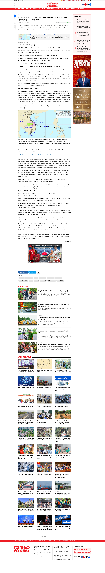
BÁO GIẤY (63, 0)
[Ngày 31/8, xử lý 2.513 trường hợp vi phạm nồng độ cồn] (27, 294)
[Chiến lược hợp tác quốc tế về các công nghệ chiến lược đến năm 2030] (63, 381)
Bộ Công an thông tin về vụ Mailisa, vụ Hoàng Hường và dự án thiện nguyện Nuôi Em (83, 35)
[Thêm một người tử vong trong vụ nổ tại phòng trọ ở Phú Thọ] (44, 432)
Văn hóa (57, 8)
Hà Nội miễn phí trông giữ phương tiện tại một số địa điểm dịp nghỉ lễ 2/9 (53, 305)
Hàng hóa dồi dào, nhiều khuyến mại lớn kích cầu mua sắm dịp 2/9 (44, 473)
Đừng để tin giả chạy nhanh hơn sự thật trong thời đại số (44, 421)
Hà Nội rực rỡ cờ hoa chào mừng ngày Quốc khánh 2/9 (54, 344)
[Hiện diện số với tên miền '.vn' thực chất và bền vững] (26, 381)
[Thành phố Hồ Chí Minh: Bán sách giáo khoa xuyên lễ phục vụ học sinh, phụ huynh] (26, 449)
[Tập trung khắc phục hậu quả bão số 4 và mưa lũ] (63, 503)
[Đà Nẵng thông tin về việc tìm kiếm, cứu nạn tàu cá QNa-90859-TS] (44, 485)
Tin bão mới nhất (28, 278)
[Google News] (63, 23)
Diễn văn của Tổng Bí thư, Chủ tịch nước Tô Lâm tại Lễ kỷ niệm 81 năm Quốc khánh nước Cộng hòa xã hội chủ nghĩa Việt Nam (44, 529)
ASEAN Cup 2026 (21, 8)
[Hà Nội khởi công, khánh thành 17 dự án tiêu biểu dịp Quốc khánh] (26, 520)
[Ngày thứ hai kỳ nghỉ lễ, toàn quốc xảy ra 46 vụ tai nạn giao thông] (63, 398)
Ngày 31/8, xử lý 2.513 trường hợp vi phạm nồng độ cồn (54, 291)
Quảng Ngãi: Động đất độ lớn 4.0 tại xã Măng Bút (44, 371)
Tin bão (36, 278)
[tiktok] (88, 4)
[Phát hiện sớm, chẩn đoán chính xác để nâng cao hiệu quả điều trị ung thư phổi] (26, 467)
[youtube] (85, 4)
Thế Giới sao (74, 8)
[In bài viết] (15, 21)
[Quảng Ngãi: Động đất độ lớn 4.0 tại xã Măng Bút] (44, 364)
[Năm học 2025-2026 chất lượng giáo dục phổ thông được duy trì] (26, 398)
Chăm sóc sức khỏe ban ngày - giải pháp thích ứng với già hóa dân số (62, 456)
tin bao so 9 (43, 280)
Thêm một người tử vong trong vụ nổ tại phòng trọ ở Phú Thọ (44, 439)
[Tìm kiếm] (15, 4)
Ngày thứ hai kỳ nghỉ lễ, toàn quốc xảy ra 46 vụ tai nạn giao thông (62, 405)
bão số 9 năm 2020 (23, 280)
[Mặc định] (14, 27)
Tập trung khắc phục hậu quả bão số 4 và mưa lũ (62, 510)
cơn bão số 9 (50, 278)
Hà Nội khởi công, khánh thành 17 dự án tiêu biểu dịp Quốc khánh (25, 527)
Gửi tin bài (83, 0)
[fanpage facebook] (83, 4)
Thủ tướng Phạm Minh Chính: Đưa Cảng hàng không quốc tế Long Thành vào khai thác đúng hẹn (83, 49)
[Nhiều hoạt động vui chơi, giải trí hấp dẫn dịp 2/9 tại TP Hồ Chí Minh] (26, 503)
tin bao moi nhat (51, 280)
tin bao (31, 280)
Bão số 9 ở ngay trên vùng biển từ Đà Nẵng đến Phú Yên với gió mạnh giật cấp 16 (35, 154)
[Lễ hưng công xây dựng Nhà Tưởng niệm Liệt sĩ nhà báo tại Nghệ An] (27, 321)
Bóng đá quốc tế (50, 8)
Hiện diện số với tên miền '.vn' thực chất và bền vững (26, 388)
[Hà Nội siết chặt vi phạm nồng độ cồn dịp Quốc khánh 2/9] (27, 334)
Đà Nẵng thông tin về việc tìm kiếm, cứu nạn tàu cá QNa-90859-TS (44, 492)
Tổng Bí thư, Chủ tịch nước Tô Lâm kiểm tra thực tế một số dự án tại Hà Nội (44, 457)
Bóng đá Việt (42, 8)
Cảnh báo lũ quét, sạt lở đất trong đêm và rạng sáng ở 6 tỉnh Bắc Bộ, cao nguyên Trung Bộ (62, 422)
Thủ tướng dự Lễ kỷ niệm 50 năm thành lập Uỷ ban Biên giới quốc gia (83, 21)
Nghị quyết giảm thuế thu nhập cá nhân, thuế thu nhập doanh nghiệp (44, 405)
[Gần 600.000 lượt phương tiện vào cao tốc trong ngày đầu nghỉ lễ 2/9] (26, 432)
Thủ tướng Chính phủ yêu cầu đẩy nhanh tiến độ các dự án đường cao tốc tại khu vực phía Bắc (26, 422)
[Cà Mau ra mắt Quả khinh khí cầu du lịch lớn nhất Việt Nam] (44, 381)
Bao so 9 (37, 280)
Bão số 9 (21, 278)
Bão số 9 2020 (58, 278)
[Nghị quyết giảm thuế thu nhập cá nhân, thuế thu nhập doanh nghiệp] (44, 398)
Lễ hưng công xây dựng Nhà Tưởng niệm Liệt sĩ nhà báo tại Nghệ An (54, 318)
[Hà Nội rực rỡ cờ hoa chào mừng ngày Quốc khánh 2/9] (27, 347)
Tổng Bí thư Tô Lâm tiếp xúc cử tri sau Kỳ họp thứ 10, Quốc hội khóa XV (83, 42)
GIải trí (67, 8)
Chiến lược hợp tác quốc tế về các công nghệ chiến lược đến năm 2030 (62, 389)
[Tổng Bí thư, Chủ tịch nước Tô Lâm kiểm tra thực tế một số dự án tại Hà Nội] (44, 449)
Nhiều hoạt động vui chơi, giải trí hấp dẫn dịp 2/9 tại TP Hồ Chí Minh (26, 510)
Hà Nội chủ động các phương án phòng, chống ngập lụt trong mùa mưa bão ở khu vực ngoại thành (62, 493)
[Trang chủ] (15, 9)
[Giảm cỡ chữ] (15, 29)
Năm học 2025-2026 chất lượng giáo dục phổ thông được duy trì (25, 405)
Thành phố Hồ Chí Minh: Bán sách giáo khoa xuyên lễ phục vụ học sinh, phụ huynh (25, 457)
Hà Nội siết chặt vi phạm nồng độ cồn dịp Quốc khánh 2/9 (53, 332)
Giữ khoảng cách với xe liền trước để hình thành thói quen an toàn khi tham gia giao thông (26, 372)
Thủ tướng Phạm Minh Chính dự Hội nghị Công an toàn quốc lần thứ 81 (83, 28)
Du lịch (62, 8)
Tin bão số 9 (42, 278)
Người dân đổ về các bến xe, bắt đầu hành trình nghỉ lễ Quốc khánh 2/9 (44, 511)
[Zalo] (90, 4)
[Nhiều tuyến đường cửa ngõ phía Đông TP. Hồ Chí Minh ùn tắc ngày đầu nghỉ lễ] (26, 485)
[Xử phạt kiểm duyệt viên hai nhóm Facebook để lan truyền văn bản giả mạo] (63, 520)
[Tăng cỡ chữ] (15, 24)
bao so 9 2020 (60, 280)
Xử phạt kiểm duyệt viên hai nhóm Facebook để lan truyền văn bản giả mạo (62, 528)
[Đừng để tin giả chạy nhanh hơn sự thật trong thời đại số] (44, 414)
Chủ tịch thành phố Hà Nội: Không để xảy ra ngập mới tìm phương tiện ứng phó (62, 440)
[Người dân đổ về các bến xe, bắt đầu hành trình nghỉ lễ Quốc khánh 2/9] (44, 503)
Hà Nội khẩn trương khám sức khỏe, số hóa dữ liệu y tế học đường (63, 371)
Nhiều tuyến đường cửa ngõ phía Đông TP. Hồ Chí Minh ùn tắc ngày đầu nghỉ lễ (25, 493)
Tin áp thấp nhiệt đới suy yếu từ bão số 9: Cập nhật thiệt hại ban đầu (45, 34)
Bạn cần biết (81, 8)
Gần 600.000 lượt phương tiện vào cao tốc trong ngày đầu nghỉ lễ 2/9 (26, 439)
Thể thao (35, 8)
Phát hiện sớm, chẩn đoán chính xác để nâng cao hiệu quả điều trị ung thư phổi (25, 474)
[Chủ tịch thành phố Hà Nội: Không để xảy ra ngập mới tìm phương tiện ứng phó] (63, 432)
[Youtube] (88, 0)
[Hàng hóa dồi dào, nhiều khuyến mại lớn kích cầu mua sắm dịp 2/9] (44, 467)
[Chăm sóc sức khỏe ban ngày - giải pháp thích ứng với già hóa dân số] (63, 449)
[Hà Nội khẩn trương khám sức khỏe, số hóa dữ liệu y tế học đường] (63, 364)
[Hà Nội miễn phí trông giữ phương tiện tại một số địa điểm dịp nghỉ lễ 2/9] (27, 307)
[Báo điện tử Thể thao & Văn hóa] (52, 4)
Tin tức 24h (28, 8)
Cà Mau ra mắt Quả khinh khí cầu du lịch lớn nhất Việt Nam (44, 388)
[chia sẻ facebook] (15, 18)
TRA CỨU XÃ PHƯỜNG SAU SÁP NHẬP (73, 0)
